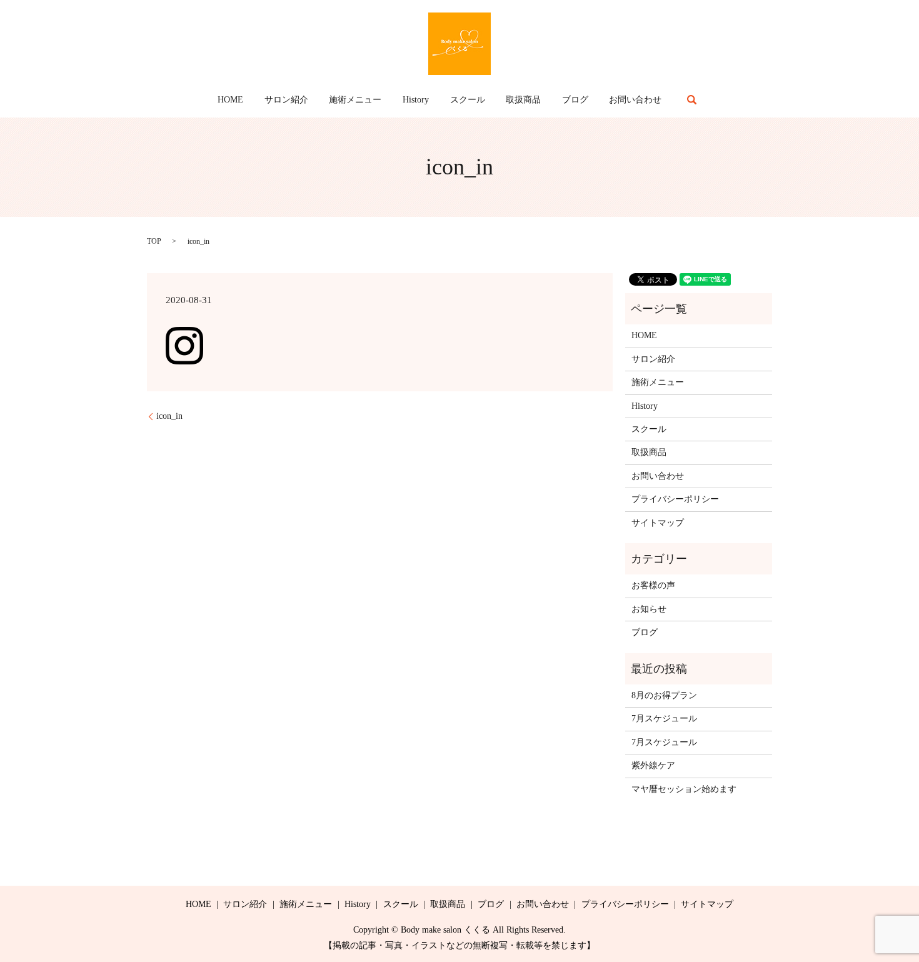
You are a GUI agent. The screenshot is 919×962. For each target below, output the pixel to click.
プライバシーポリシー (675, 499)
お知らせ (648, 609)
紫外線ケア (653, 765)
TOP (154, 241)
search (692, 99)
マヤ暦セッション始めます (683, 789)
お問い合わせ (635, 99)
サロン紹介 (286, 99)
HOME (230, 99)
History (416, 99)
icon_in (169, 416)
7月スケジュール (664, 718)
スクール (467, 99)
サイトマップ (657, 523)
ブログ (575, 99)
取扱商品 (523, 99)
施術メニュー (355, 99)
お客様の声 (653, 585)
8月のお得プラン (664, 695)
